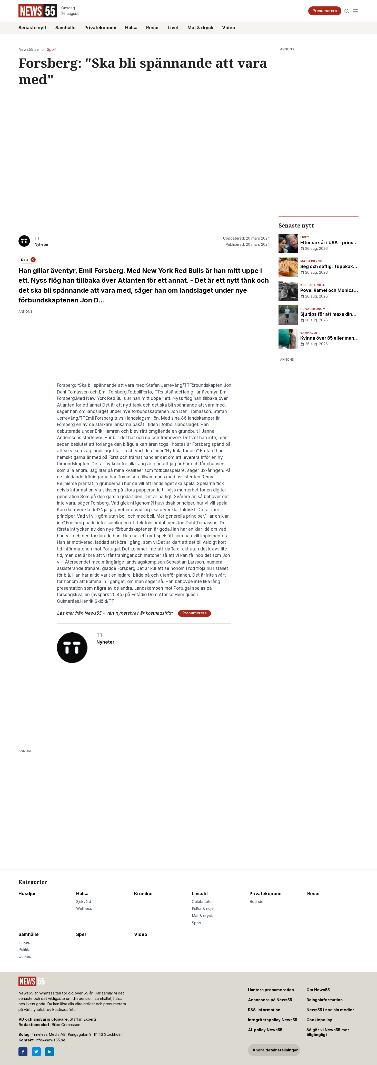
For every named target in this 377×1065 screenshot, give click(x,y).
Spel (81, 934)
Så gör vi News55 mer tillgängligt (327, 1032)
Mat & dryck (200, 27)
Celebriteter (202, 901)
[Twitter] (36, 1051)
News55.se (28, 49)
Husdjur (27, 893)
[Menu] (355, 11)
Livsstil (200, 893)
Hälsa (131, 27)
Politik (23, 949)
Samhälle (65, 27)
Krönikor (143, 893)
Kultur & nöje (203, 908)
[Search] (347, 11)
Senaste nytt (32, 27)
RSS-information (264, 1010)
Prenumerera (325, 10)
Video (228, 27)
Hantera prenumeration (271, 990)
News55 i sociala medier (330, 1010)
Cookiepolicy (319, 1020)
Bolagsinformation (324, 1000)
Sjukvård (83, 901)
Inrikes (24, 942)
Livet (173, 27)
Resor (152, 27)
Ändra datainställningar (275, 1050)
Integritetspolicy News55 (272, 1020)
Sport (51, 49)
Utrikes (24, 956)
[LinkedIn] (49, 1051)
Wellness (84, 908)
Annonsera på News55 (270, 1000)
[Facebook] (22, 1051)
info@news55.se (50, 1040)
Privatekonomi (100, 27)
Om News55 (318, 990)
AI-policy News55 (265, 1030)
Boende (256, 901)
